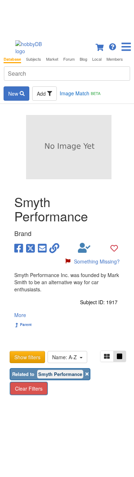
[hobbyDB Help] (112, 46)
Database (12, 59)
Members (114, 59)
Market (52, 59)
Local (96, 59)
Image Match (80, 93)
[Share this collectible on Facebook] (18, 248)
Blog (83, 59)
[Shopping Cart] (100, 46)
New (14, 93)
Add (42, 93)
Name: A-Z (66, 357)
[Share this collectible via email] (42, 248)
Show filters (27, 357)
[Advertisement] (67, 18)
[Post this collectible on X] (30, 248)
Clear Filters (29, 388)
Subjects (33, 59)
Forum (69, 59)
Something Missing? (97, 261)
